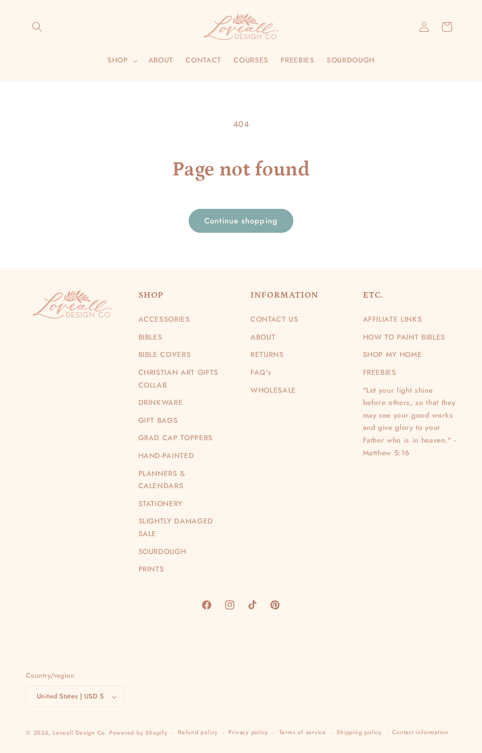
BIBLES (150, 337)
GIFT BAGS (158, 420)
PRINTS (151, 569)
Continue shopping (241, 220)
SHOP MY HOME (392, 354)
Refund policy (198, 732)
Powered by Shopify (138, 733)
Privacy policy (248, 732)
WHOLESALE (273, 390)
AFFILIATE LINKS (392, 319)
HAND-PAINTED (166, 456)
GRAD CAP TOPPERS (175, 438)
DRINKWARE (160, 402)
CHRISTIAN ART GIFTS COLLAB (178, 378)
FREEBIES (379, 372)
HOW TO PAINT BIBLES (404, 337)
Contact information (420, 732)
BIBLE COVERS (164, 354)
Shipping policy (359, 732)
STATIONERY (160, 504)
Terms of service (302, 732)
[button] (37, 27)
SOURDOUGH (162, 552)
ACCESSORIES (164, 319)
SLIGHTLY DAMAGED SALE (176, 527)
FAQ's (260, 372)
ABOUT (262, 337)
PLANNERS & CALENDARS (162, 479)
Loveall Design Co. (80, 733)
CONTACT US (274, 319)
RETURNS (267, 354)
